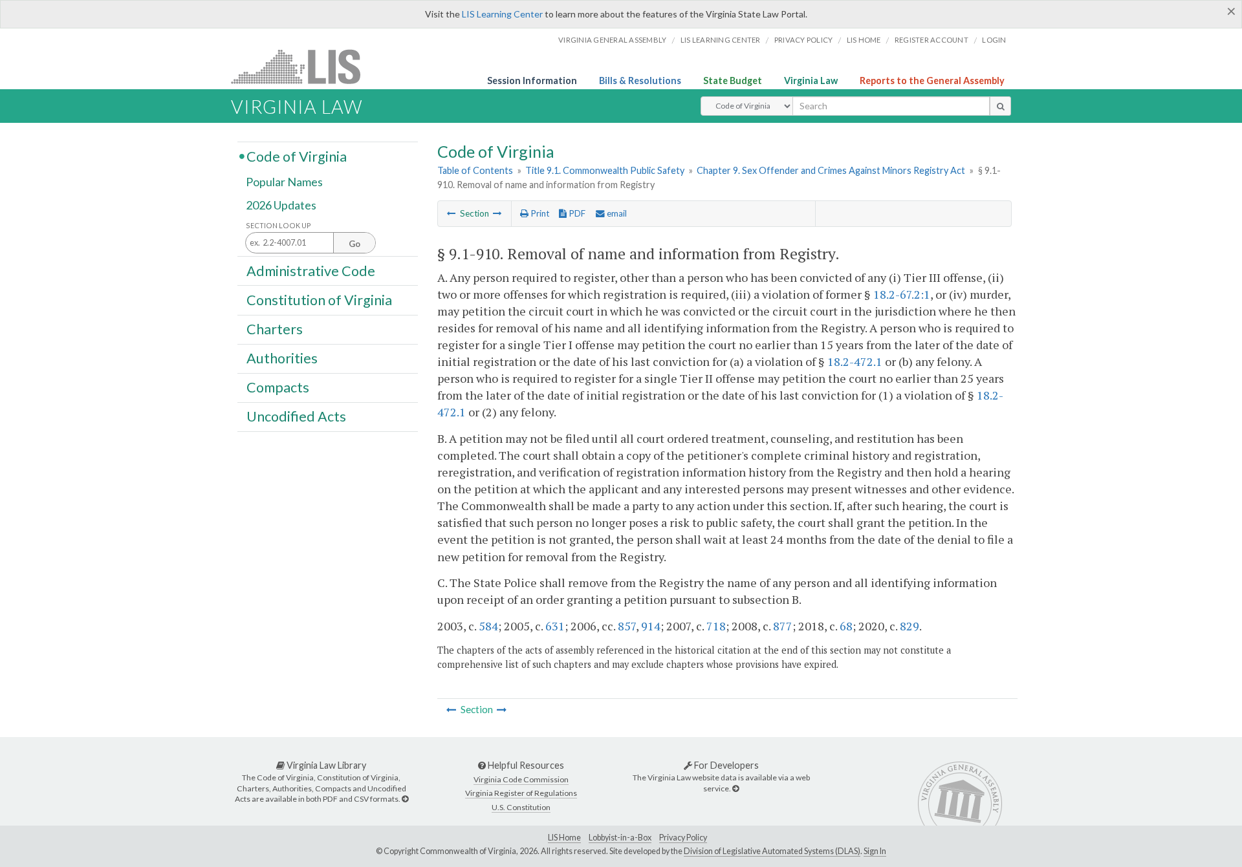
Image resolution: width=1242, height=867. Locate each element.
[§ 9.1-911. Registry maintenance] (497, 213)
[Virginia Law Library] (405, 799)
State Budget (732, 80)
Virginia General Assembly (612, 40)
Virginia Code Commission (521, 779)
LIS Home (564, 837)
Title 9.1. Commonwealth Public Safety (604, 170)
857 (627, 626)
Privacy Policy (803, 40)
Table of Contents (475, 170)
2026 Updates (281, 205)
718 (716, 626)
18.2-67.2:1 (901, 294)
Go (354, 244)
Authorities (282, 358)
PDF (576, 213)
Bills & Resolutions (640, 80)
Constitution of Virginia (319, 299)
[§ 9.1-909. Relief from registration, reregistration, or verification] (451, 213)
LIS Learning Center (502, 13)
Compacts (277, 387)
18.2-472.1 (854, 361)
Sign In (875, 851)
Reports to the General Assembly (932, 80)
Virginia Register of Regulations (521, 793)
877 (782, 626)
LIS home (864, 40)
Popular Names (284, 182)
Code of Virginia (296, 155)
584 (488, 626)
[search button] (1000, 106)
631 (555, 626)
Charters (274, 329)
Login (994, 40)
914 (650, 626)
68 (846, 626)
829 (909, 626)
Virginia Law (811, 80)
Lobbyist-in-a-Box (620, 837)
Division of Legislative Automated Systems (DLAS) (772, 851)
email (616, 213)
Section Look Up (278, 225)
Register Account (931, 40)
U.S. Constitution (521, 807)
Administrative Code (310, 270)
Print (538, 213)
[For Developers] (735, 788)
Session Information (532, 80)
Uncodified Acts (296, 416)
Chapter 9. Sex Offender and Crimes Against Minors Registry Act (831, 170)
